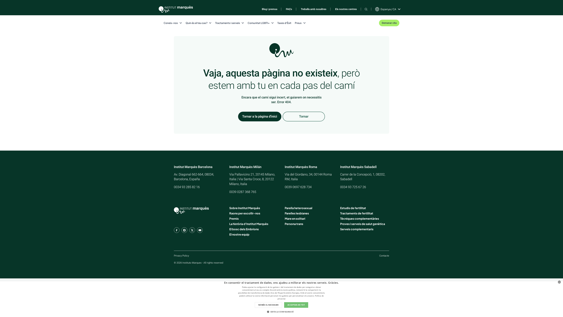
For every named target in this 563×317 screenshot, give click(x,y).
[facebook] (176, 230)
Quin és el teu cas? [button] (196, 23)
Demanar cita (389, 22)
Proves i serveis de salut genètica (362, 224)
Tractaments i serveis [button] (227, 23)
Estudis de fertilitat (353, 208)
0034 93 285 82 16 (187, 187)
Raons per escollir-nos (244, 213)
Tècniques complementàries (359, 218)
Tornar (303, 116)
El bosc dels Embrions (244, 229)
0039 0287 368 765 (242, 192)
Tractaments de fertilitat (356, 213)
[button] (281, 311)
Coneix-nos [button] (171, 23)
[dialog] (281, 297)
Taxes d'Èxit (284, 23)
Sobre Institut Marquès (244, 208)
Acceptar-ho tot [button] (296, 305)
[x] (192, 230)
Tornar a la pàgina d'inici (259, 116)
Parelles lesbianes (297, 213)
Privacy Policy (181, 255)
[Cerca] (366, 9)
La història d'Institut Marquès (248, 224)
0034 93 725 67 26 (353, 187)
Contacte (384, 255)
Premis (234, 218)
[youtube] (200, 230)
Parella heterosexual (298, 208)
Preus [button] (298, 23)
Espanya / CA (388, 9)
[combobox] (559, 282)
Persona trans (294, 224)
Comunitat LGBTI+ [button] (259, 23)
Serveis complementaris (356, 229)
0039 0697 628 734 (298, 187)
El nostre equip (239, 234)
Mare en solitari (295, 218)
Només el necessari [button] (268, 305)
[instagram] (184, 230)
